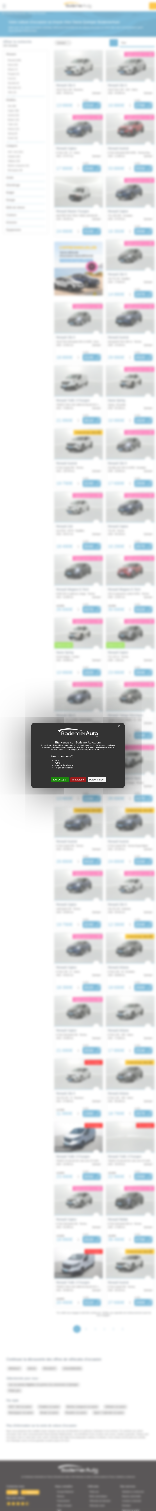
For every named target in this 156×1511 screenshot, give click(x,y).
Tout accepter (60, 779)
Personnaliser (96, 779)
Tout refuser (78, 779)
